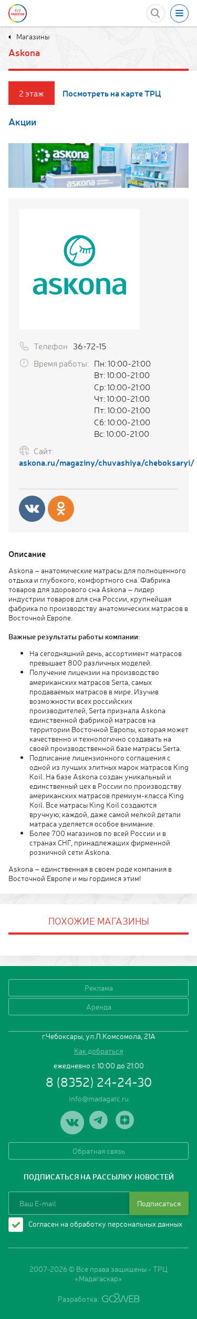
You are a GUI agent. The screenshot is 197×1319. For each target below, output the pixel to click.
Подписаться (159, 1203)
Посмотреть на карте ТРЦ (112, 93)
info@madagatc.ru (99, 1098)
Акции (22, 121)
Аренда (98, 1006)
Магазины (32, 36)
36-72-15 (89, 345)
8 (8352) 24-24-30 (99, 1081)
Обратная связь (98, 1150)
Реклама (99, 987)
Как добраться (98, 1050)
